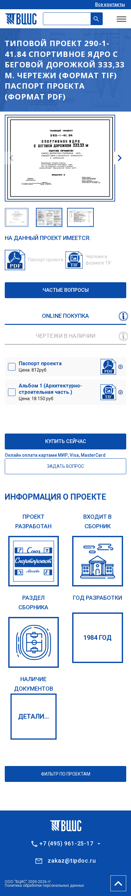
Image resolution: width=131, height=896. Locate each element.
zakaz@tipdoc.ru (72, 860)
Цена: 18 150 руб (50, 392)
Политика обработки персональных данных (44, 885)
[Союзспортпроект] (33, 561)
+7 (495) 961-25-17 (66, 843)
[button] (119, 158)
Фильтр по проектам (65, 773)
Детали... (33, 716)
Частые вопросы (66, 290)
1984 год (97, 637)
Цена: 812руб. (40, 366)
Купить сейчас (65, 441)
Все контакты (110, 4)
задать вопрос (65, 466)
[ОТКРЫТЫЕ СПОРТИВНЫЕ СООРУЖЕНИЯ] (33, 642)
